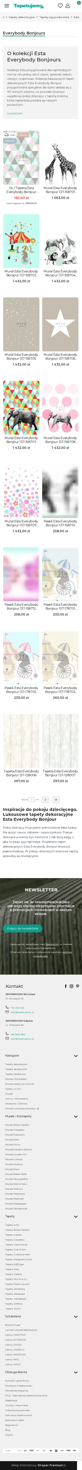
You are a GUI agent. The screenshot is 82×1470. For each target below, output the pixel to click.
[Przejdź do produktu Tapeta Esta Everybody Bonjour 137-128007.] (60, 741)
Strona (24, 799)
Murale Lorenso (13, 1159)
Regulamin (52, 944)
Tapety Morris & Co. (16, 1279)
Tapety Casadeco (14, 1239)
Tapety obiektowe (15, 1074)
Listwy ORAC (13, 1364)
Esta (76, 17)
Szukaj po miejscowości (18, 1385)
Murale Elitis (12, 1139)
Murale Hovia (12, 1144)
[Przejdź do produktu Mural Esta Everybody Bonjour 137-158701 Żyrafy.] (60, 158)
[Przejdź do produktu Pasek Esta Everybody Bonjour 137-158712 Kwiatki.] (21, 574)
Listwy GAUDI (13, 1344)
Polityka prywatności (17, 1410)
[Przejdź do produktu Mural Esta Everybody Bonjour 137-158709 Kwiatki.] (21, 491)
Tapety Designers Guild (18, 1259)
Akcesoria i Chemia (16, 1103)
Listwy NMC (12, 1359)
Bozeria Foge (12, 1324)
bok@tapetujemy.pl (22, 1012)
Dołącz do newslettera (22, 928)
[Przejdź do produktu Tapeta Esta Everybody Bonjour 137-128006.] (21, 741)
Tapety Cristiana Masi (17, 1254)
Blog (8, 1429)
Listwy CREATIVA (15, 1334)
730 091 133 (17, 1007)
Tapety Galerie (13, 1274)
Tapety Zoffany (14, 1303)
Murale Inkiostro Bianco (18, 1149)
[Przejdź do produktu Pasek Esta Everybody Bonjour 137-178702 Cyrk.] (21, 658)
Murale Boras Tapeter (17, 1124)
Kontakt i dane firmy (17, 1380)
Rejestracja (11, 1400)
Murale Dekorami (15, 1134)
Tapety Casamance (16, 1244)
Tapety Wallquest (15, 1293)
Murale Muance (14, 1164)
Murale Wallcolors (15, 1193)
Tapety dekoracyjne (22, 17)
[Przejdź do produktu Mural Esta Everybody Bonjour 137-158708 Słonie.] (60, 408)
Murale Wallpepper (16, 1203)
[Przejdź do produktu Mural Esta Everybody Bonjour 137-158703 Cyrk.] (21, 241)
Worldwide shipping (16, 1390)
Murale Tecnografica (16, 1178)
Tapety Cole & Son (15, 1249)
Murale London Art (16, 1154)
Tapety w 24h (13, 1088)
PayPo (9, 1434)
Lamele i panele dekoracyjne (21, 1329)
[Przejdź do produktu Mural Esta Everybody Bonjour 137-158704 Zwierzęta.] (60, 241)
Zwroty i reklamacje (16, 1405)
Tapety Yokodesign (15, 1298)
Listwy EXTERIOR (15, 1339)
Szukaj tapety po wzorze (19, 1083)
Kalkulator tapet (14, 1420)
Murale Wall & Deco (16, 1183)
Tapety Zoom (13, 1308)
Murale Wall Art (14, 1188)
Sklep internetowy (37, 1465)
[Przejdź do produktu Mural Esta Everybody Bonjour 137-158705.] (21, 324)
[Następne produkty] (45, 800)
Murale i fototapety (16, 1078)
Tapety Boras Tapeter (17, 1229)
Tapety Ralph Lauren (17, 1283)
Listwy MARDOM (15, 1354)
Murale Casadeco (14, 1129)
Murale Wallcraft (14, 1198)
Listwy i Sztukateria (16, 1098)
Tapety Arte (12, 1224)
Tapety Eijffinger (14, 1264)
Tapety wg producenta (54, 17)
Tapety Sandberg (15, 1288)
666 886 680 (18, 1034)
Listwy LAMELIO (14, 1349)
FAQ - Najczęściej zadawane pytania (26, 1395)
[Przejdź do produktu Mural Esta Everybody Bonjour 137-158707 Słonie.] (21, 408)
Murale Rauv (12, 1169)
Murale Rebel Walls (15, 1174)
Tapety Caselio (13, 1234)
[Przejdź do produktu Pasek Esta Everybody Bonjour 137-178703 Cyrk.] (60, 658)
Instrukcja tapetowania (18, 1415)
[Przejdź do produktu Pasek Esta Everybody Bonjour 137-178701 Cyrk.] (60, 574)
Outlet (9, 1093)
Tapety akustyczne (16, 1069)
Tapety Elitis (12, 1269)
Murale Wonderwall (16, 1208)
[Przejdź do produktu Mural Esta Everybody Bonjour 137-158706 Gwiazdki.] (60, 324)
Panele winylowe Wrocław (20, 1108)
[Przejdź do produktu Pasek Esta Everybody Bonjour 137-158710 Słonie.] (60, 491)
